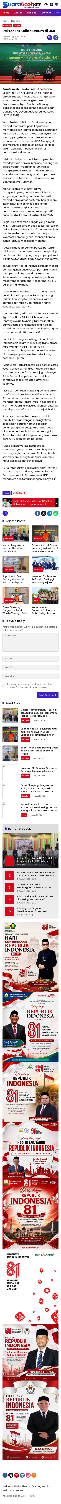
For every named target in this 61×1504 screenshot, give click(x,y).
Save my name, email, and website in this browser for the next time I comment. (29, 685)
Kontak (20, 1490)
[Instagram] (28, 1475)
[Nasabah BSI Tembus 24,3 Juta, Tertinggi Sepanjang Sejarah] (45, 564)
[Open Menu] (51, 5)
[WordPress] (22, 1475)
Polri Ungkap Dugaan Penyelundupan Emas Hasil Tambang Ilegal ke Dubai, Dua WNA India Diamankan (34, 910)
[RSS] (33, 1475)
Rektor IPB (20, 492)
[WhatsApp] (55, 513)
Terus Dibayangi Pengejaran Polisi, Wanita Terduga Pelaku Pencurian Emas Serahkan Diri (16, 610)
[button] (46, 5)
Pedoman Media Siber (15, 1486)
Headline (7, 25)
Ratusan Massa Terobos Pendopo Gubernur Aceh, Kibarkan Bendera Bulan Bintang (36, 874)
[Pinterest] (16, 1475)
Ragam (17, 25)
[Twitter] (43, 513)
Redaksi (6, 37)
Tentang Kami (40, 1486)
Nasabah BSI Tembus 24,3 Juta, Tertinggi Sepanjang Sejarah (44, 579)
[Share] (55, 37)
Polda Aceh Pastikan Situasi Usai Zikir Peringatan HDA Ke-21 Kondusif (35, 898)
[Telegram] (49, 513)
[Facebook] (37, 513)
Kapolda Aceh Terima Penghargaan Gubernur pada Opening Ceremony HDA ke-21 (34, 886)
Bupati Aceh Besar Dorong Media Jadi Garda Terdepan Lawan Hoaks (13, 579)
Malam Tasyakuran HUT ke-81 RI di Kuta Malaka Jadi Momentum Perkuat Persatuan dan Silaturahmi (14, 548)
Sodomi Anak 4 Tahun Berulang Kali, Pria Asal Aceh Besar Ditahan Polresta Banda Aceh (45, 548)
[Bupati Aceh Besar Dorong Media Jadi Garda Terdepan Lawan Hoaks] (16, 564)
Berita (36, 600)
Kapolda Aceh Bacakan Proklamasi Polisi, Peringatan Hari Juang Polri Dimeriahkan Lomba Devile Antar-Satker (44, 610)
